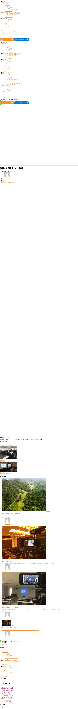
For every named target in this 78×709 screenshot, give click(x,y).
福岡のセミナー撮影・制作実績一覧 (10, 12)
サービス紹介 (5, 3)
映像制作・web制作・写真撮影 (11, 9)
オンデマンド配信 (8, 7)
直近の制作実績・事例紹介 (10, 14)
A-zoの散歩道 (7, 25)
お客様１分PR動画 (9, 17)
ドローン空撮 (7, 8)
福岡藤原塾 (7, 26)
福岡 (14, 445)
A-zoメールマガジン (9, 24)
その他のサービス (8, 11)
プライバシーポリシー (5, 644)
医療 (11, 445)
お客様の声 (4, 15)
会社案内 (4, 18)
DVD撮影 (2, 445)
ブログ (3, 21)
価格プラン (4, 2)
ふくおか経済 (7, 20)
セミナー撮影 (7, 5)
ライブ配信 (7, 6)
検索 (3, 30)
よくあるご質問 (5, 27)
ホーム (3, 1)
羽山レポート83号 (8, 19)
